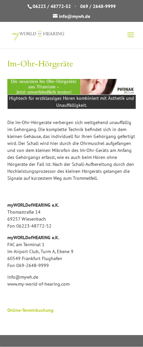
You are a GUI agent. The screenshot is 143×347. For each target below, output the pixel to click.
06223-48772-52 (34, 226)
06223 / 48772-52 (52, 6)
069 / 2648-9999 (98, 6)
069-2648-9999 (32, 265)
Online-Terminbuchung (30, 310)
